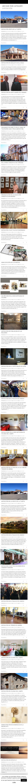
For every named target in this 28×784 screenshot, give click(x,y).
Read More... (4, 43)
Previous (2, 53)
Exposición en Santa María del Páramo (13, 92)
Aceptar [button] (24, 780)
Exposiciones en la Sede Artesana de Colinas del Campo (13, 433)
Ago (20, 299)
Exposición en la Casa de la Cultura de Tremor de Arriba (13, 468)
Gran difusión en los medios (10, 262)
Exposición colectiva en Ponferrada (13, 230)
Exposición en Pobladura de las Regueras (11, 332)
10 (21, 232)
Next (26, 53)
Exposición (15, 31)
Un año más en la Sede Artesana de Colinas (12, 296)
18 (21, 400)
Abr (20, 64)
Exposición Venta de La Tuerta (11, 29)
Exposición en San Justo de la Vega (12, 63)
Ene (20, 94)
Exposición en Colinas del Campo (12, 657)
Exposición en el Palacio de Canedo (12, 398)
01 (21, 264)
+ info (14, 782)
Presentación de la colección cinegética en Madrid (11, 195)
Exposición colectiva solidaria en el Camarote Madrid (13, 566)
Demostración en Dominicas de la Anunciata (12, 725)
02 (21, 164)
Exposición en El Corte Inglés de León (13, 366)
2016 (23, 131)
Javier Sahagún (9, 31)
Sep (20, 198)
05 (21, 537)
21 (21, 131)
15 (21, 31)
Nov (20, 131)
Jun (20, 471)
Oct (20, 164)
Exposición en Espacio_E (9, 760)
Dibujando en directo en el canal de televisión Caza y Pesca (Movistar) (13, 128)
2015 (23, 400)
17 (21, 64)
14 (21, 728)
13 (21, 94)
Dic (20, 400)
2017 (23, 31)
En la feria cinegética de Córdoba (12, 162)
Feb (20, 503)
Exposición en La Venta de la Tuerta (13, 501)
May (20, 31)
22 (21, 368)
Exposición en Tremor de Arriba (11, 625)
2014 (23, 537)
